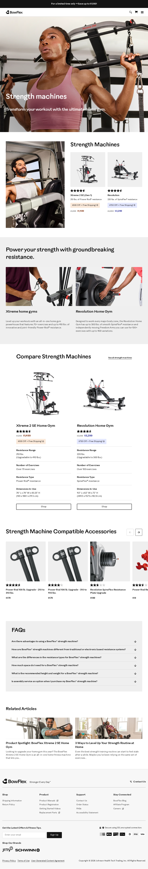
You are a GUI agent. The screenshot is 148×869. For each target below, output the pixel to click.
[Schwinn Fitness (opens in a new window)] (27, 851)
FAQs (78, 809)
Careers (118, 809)
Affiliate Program (121, 805)
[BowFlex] (14, 12)
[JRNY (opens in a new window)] (7, 849)
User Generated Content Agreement (47, 861)
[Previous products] (130, 532)
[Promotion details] (97, 205)
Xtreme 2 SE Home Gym (35, 426)
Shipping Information (12, 801)
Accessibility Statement (87, 813)
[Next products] (138, 532)
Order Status (82, 805)
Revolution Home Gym (95, 426)
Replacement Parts (49, 813)
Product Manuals (49, 801)
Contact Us (81, 801)
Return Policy (8, 805)
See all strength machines (120, 358)
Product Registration (49, 805)
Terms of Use (23, 861)
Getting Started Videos (50, 809)
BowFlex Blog (119, 801)
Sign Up (54, 835)
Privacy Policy (9, 861)
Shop (43, 506)
